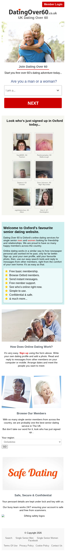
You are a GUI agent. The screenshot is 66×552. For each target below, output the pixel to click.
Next (33, 103)
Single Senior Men (25, 538)
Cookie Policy (42, 545)
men (20, 240)
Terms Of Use (10, 545)
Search (8, 538)
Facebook (33, 540)
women (32, 240)
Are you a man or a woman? (34, 81)
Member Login (53, 4)
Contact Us (56, 545)
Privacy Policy (26, 545)
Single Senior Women (47, 538)
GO (4, 446)
